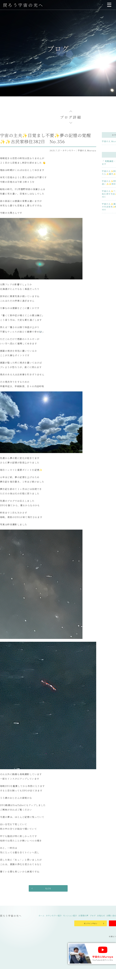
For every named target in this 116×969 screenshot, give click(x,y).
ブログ (93, 915)
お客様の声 (83, 915)
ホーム (41, 915)
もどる (48, 888)
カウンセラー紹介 (54, 915)
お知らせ (101, 915)
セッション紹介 (70, 915)
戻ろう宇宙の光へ (23, 5)
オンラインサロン (90, 923)
